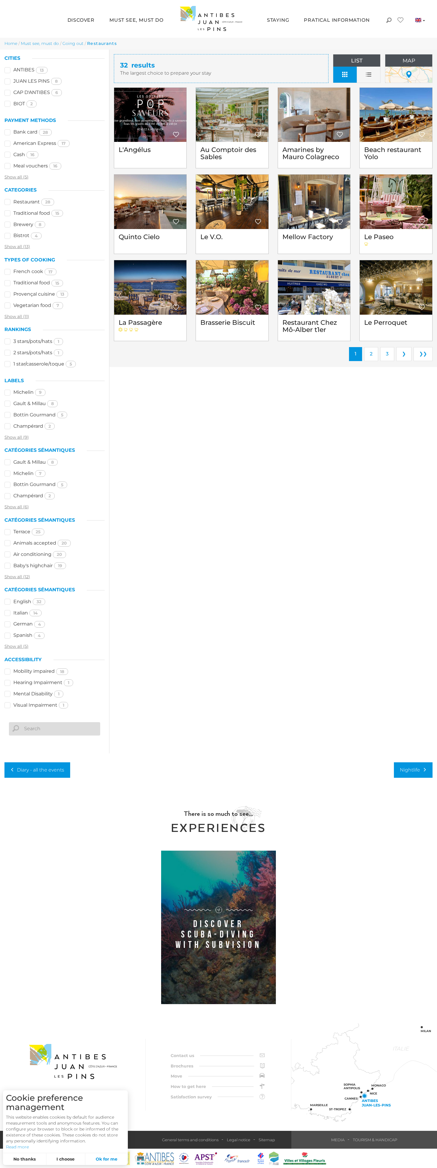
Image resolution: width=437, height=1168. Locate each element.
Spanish (27, 635)
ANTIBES (28, 70)
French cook (33, 271)
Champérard (32, 426)
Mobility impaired (38, 671)
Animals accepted (40, 543)
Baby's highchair (37, 565)
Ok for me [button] (106, 1159)
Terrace (26, 531)
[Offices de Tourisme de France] (261, 1158)
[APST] (206, 1158)
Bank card (30, 132)
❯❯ (423, 354)
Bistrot (25, 235)
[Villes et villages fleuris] (305, 1158)
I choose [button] (65, 1159)
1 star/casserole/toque (42, 364)
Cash (23, 154)
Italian (25, 613)
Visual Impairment (38, 705)
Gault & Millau (33, 403)
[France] (237, 1158)
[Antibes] (154, 1158)
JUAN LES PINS (35, 81)
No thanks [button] (24, 1159)
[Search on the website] (389, 20)
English (27, 601)
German (27, 624)
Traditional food (36, 213)
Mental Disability (36, 694)
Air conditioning (37, 554)
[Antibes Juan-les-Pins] (73, 1061)
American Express (39, 143)
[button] (81, 20)
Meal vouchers (35, 166)
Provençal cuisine (38, 294)
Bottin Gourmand (38, 415)
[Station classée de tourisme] (274, 1158)
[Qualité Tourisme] (184, 1158)
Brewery (27, 224)
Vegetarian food (36, 305)
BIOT (23, 103)
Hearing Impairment (41, 682)
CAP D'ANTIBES (35, 92)
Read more (17, 1147)
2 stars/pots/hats (36, 352)
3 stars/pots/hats (36, 341)
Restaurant (31, 202)
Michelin (27, 392)
